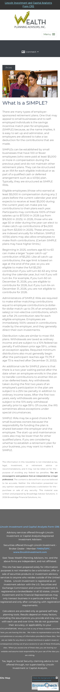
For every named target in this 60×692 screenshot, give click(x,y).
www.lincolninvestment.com (30, 552)
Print (9, 67)
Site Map (5, 677)
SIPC (47, 548)
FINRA (40, 548)
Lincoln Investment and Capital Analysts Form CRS (29, 526)
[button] (49, 34)
